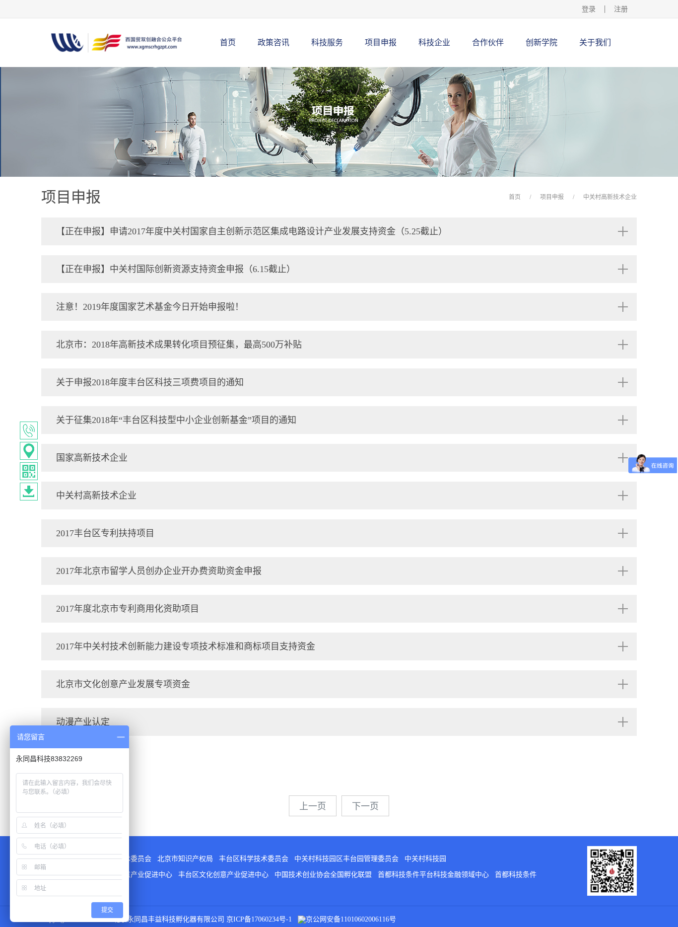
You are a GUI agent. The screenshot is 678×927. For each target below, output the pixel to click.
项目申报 (552, 197)
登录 (589, 9)
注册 (621, 9)
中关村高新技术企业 (610, 197)
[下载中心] (28, 491)
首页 (228, 42)
